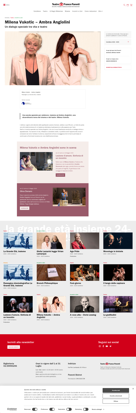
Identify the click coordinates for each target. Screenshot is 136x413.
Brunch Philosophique (47, 283)
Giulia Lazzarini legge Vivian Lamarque (50, 252)
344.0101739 (80, 379)
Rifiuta (116, 401)
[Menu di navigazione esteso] (4, 5)
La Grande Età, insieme (14, 251)
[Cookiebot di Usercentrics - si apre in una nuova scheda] (12, 409)
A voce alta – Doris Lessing (83, 314)
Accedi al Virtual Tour (112, 52)
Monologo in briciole (113, 251)
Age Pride (74, 251)
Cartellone (37, 11)
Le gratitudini (109, 314)
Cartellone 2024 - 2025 (112, 42)
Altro (100, 11)
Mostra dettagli (97, 409)
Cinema (5, 263)
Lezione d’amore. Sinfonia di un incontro (17, 316)
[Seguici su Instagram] (99, 346)
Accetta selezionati (116, 396)
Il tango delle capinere (114, 283)
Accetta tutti (116, 390)
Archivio (7, 17)
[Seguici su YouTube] (106, 346)
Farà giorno (75, 283)
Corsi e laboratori (91, 11)
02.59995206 (10, 366)
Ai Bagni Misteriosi (56, 11)
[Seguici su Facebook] (103, 346)
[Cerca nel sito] (124, 5)
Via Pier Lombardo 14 (74, 367)
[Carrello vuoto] (131, 5)
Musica (67, 11)
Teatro (45, 11)
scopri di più (60, 175)
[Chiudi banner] (133, 388)
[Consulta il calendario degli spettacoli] (127, 5)
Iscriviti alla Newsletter (113, 67)
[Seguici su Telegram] (110, 346)
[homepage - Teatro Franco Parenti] (68, 4)
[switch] (52, 409)
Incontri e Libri (77, 11)
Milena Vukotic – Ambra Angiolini (48, 316)
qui (125, 34)
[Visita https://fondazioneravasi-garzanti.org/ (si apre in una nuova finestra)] (27, 105)
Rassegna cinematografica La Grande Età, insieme (17, 284)
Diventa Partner (110, 61)
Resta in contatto (14, 347)
